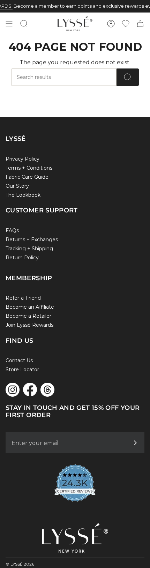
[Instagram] (13, 390)
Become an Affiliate (30, 307)
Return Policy (22, 257)
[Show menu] (9, 24)
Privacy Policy (22, 159)
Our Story (17, 186)
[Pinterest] (47, 390)
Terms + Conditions (29, 168)
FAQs (12, 230)
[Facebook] (30, 389)
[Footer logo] (75, 538)
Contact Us (19, 360)
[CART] (140, 24)
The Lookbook (23, 195)
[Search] (128, 77)
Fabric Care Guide (27, 177)
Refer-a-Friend (23, 298)
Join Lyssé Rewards (29, 325)
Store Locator (22, 369)
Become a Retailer (28, 316)
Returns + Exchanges (32, 239)
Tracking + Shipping (29, 248)
